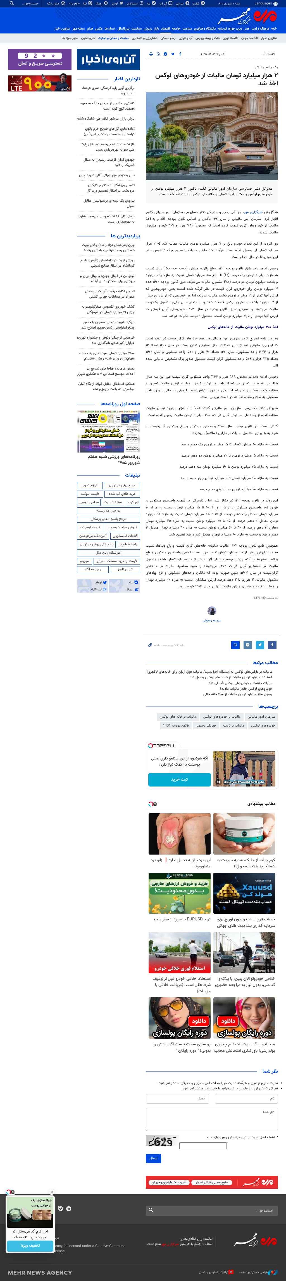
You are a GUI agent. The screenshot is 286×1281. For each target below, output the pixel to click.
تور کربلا (133, 502)
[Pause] (218, 782)
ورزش (148, 28)
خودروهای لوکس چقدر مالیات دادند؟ (246, 689)
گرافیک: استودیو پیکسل (213, 1272)
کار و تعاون (88, 38)
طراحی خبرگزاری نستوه (254, 1272)
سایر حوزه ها (70, 38)
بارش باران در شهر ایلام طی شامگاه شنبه (106, 119)
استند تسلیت (113, 502)
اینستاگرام (133, 4)
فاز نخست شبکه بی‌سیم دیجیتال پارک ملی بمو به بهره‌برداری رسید (108, 147)
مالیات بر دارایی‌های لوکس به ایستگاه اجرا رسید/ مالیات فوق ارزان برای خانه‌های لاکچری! (209, 672)
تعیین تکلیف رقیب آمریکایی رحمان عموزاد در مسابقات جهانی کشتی (110, 294)
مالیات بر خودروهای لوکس (222, 717)
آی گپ (163, 4)
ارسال (153, 1158)
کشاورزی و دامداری (145, 38)
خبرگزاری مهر (254, 212)
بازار (156, 28)
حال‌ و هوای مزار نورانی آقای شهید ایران (107, 175)
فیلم (90, 28)
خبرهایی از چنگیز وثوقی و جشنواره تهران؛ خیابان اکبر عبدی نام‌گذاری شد (106, 340)
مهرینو (84, 561)
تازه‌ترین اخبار (127, 79)
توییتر (114, 4)
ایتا (85, 4)
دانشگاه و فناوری (205, 28)
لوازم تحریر (89, 485)
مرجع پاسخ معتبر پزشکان (108, 519)
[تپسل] (150, 746)
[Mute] (226, 782)
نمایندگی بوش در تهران (96, 544)
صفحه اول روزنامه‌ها (120, 404)
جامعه (176, 28)
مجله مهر (78, 28)
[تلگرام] (68, 1209)
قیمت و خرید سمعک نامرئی (117, 561)
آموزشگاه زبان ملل (108, 553)
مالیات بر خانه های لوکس (178, 717)
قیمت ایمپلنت (90, 527)
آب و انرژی (185, 38)
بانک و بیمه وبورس (208, 38)
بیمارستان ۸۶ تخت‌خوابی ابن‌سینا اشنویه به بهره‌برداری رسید (106, 219)
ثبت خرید (179, 779)
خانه (274, 28)
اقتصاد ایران (230, 38)
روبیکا (99, 4)
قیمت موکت (90, 494)
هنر (247, 28)
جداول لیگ (53, 4)
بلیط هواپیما (128, 544)
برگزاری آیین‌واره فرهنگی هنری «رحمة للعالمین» (108, 90)
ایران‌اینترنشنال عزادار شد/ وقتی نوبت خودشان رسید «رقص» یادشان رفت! (108, 247)
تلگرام (196, 4)
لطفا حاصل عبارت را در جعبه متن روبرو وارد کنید (242, 1137)
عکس (99, 28)
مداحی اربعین (89, 502)
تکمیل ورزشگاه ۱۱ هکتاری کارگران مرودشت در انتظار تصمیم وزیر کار (111, 188)
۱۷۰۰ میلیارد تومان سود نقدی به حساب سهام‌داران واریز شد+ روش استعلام (107, 356)
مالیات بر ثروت (233, 725)
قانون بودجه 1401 (176, 725)
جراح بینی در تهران (122, 485)
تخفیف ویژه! (30, 1246)
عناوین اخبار (269, 38)
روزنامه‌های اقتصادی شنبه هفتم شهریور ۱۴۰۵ (112, 460)
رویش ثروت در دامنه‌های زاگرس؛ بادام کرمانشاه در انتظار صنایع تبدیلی (107, 263)
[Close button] (51, 1192)
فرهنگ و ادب (260, 28)
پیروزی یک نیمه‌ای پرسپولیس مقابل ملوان (109, 203)
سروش (180, 4)
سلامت (187, 28)
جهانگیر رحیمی (206, 725)
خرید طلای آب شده (122, 494)
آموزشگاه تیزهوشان (92, 536)
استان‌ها (110, 28)
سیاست (137, 28)
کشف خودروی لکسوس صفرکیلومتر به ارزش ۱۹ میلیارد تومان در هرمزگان (108, 309)
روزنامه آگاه (93, 569)
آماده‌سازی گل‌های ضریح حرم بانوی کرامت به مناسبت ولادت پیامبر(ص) (109, 131)
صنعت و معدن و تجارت (113, 38)
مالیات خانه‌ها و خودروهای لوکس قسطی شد (240, 683)
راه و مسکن (168, 38)
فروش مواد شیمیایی (122, 527)
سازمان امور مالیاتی (261, 717)
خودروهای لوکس (263, 725)
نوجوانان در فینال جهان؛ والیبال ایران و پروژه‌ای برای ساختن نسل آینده (107, 278)
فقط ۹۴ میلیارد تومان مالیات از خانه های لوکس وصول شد (231, 677)
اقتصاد (165, 28)
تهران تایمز (125, 569)
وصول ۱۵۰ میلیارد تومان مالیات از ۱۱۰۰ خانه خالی (237, 694)
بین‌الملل (123, 28)
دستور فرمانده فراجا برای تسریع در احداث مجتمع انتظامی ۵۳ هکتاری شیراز (106, 371)
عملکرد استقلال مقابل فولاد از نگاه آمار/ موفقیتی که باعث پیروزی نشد (106, 386)
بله (149, 4)
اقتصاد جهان (249, 38)
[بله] (60, 1209)
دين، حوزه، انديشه (230, 28)
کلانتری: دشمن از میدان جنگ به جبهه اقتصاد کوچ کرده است (107, 106)
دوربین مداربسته (108, 510)
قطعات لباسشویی (125, 536)
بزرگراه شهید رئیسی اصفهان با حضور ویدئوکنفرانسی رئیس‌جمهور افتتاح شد (108, 325)
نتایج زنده (74, 3)
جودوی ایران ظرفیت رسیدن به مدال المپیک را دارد (109, 162)
